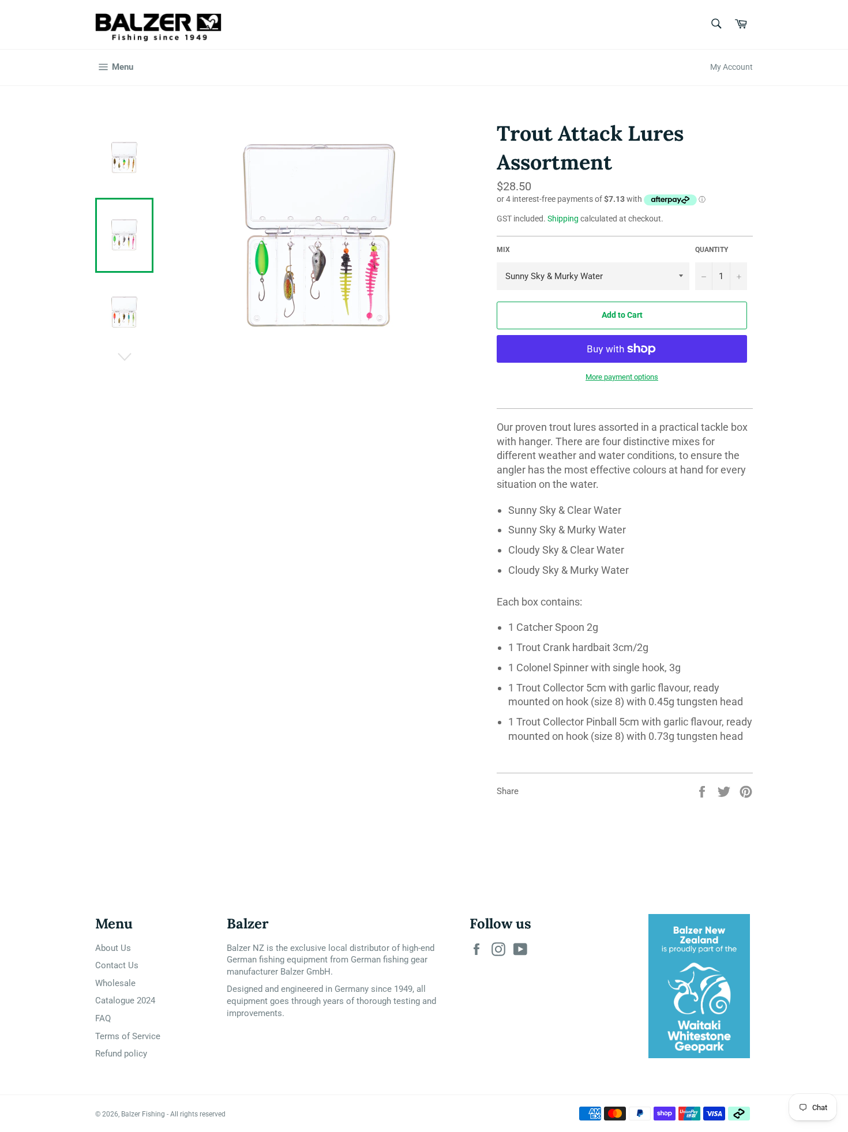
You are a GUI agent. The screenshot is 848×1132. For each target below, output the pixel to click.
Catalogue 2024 (125, 1000)
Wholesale (115, 983)
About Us (113, 948)
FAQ (103, 1018)
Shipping (563, 218)
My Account (731, 67)
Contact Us (116, 965)
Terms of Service (127, 1036)
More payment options (622, 377)
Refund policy (121, 1053)
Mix (503, 250)
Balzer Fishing (143, 1114)
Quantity (711, 250)
